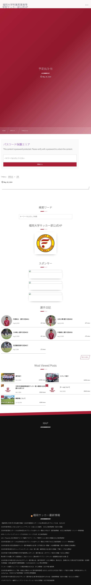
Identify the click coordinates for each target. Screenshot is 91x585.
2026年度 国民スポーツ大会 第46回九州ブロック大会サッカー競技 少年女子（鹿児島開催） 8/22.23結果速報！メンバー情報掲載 (42, 530)
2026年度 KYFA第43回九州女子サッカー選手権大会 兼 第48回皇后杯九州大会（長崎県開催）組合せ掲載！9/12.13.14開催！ (40, 577)
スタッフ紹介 (64, 376)
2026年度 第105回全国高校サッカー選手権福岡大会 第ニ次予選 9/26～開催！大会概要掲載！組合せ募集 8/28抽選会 (38, 545)
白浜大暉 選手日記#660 (64, 319)
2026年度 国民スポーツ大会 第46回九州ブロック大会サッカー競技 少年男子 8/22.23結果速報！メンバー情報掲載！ (38, 542)
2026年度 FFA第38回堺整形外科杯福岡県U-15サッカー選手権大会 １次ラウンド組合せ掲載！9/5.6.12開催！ (35, 553)
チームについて (65, 387)
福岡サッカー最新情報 (46, 515)
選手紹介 (18, 376)
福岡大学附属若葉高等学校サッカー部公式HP (15, 5)
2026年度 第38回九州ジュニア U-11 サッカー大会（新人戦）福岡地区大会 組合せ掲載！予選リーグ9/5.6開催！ (36, 549)
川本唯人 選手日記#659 (20, 332)
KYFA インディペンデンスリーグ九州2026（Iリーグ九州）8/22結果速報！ (24, 534)
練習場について (21, 398)
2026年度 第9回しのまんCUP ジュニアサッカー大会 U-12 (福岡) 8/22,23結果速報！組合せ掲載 (31, 527)
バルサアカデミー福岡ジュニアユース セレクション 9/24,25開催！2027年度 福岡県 (27, 580)
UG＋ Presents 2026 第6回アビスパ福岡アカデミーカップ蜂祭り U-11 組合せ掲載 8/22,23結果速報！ (33, 538)
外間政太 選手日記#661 (21, 319)
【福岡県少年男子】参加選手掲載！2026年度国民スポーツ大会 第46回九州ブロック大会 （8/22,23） (33, 523)
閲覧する (40, 164)
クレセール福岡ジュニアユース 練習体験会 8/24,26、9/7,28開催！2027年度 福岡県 (27, 567)
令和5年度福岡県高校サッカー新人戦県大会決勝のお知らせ (30, 387)
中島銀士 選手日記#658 (64, 332)
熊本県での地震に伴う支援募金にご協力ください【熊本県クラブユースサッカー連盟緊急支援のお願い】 (35, 556)
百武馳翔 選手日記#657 (20, 345)
